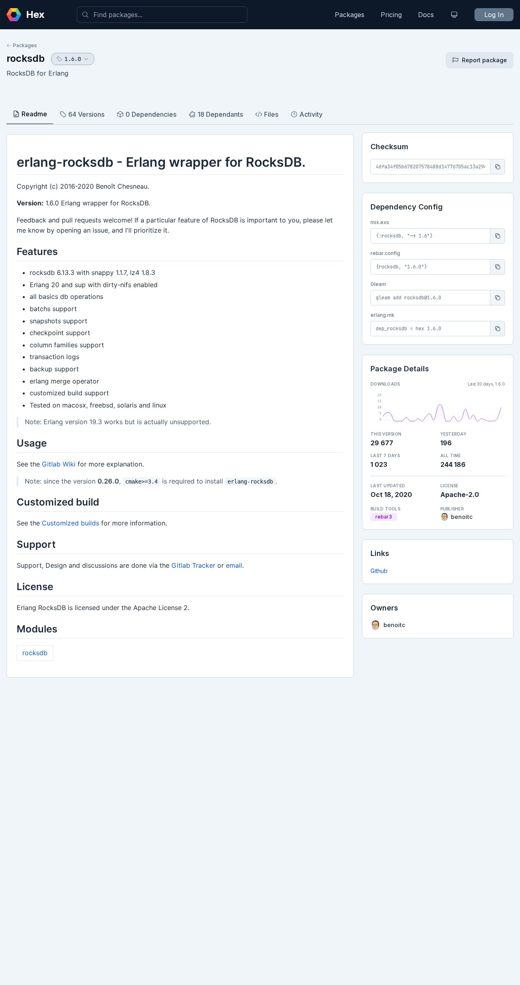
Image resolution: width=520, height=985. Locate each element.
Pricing (391, 15)
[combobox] (162, 15)
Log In (494, 15)
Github (379, 570)
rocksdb (25, 58)
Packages (349, 15)
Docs (426, 15)
